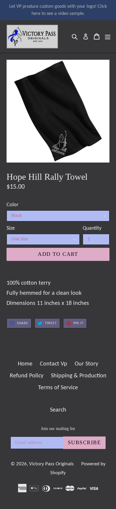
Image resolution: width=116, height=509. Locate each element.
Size (11, 228)
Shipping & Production (78, 376)
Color (12, 205)
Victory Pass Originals (51, 464)
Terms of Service (58, 388)
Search (58, 410)
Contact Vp (53, 364)
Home (25, 364)
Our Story (86, 364)
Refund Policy (26, 376)
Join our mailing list (58, 428)
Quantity (92, 228)
